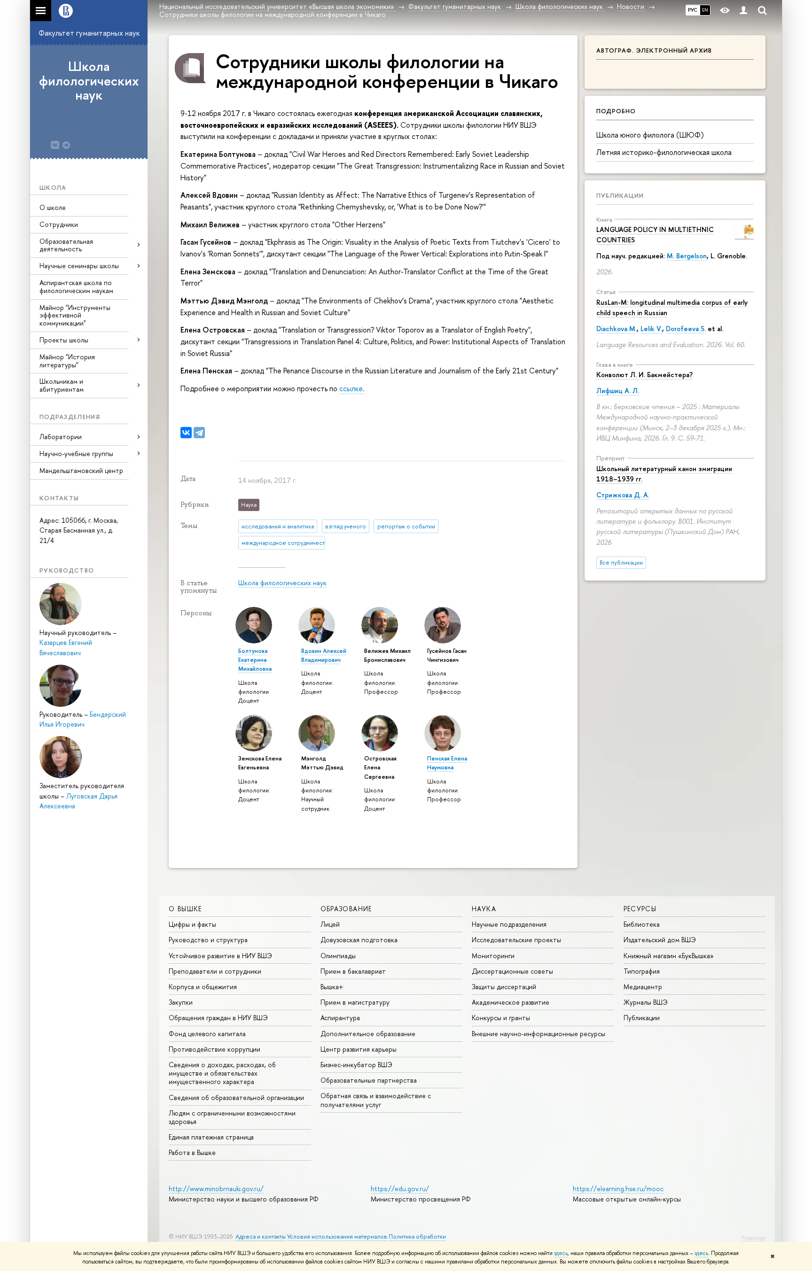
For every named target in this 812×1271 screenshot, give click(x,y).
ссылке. (352, 388)
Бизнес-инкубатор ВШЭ (356, 1064)
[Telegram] (199, 432)
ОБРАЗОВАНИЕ (346, 908)
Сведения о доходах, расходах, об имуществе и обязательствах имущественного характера (222, 1073)
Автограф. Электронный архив (654, 50)
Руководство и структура (208, 939)
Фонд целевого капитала (207, 1033)
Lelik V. (651, 328)
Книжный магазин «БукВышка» (669, 955)
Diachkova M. (616, 328)
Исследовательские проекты (516, 939)
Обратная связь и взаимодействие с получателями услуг (375, 1099)
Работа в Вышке (192, 1152)
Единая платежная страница (211, 1136)
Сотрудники (58, 224)
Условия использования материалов (337, 1236)
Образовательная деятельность (66, 245)
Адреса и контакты (260, 1236)
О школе (52, 207)
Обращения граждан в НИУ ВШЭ (218, 1017)
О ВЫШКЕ (185, 908)
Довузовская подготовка (359, 939)
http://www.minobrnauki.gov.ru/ (216, 1188)
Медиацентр (643, 986)
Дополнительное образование (367, 1033)
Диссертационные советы (512, 971)
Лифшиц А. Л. (617, 390)
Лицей (330, 924)
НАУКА (484, 908)
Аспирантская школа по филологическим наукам (76, 286)
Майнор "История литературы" (67, 360)
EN (705, 10)
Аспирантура (340, 1017)
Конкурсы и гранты (501, 1017)
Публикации (620, 195)
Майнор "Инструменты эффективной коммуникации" (74, 315)
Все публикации (621, 562)
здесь (561, 1253)
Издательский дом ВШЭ (660, 939)
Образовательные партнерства (368, 1080)
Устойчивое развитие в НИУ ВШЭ (220, 955)
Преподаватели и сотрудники (215, 971)
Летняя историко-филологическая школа (664, 152)
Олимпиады (338, 955)
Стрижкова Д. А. (622, 494)
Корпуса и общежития (203, 986)
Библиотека (642, 924)
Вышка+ (332, 986)
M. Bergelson (687, 255)
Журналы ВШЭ (646, 1002)
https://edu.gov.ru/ (400, 1188)
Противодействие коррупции (214, 1049)
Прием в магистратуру (355, 1002)
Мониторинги (493, 955)
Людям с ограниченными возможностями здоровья (232, 1117)
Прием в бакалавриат (353, 971)
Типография (642, 971)
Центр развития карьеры (358, 1049)
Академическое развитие (510, 1002)
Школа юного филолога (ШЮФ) (650, 135)
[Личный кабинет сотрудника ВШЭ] (743, 10)
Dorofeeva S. (686, 328)
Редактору (753, 1237)
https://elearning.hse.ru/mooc (618, 1188)
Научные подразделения (509, 924)
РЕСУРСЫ (640, 908)
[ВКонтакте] (186, 432)
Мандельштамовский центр (81, 470)
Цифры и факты (192, 924)
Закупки (181, 1002)
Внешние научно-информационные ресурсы (538, 1033)
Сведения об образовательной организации (236, 1097)
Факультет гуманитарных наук (89, 33)
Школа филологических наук (89, 80)
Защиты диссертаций (504, 986)
